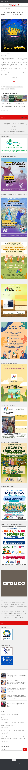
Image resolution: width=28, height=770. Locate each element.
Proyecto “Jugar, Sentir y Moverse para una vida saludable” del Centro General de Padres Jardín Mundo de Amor (16, 675)
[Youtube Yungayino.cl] (24, 117)
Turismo (13, 615)
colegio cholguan (8, 606)
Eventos (3, 8)
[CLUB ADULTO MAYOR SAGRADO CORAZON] (14, 482)
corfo (2, 608)
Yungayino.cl (4, 2)
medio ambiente (22, 611)
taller (10, 615)
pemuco (21, 613)
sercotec (5, 615)
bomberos (6, 604)
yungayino (7, 88)
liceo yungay (16, 611)
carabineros (17, 604)
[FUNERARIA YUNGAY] (14, 152)
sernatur (8, 615)
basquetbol (16, 602)
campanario (11, 604)
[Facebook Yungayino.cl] (19, 117)
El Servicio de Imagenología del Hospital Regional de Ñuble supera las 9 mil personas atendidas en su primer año (16, 697)
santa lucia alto (19, 86)
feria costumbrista (19, 609)
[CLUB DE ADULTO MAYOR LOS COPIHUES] (14, 401)
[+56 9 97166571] (26, 117)
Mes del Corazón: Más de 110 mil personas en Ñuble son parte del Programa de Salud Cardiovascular (16, 690)
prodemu (25, 613)
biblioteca (19, 602)
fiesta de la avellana (9, 86)
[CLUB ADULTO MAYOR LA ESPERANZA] (14, 520)
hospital (9, 611)
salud (2, 615)
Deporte (7, 608)
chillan (24, 604)
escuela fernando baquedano (7, 609)
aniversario (9, 602)
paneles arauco (17, 613)
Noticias (8, 8)
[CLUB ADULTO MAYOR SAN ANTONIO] (14, 437)
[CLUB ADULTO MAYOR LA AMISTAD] (14, 278)
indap (12, 611)
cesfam (22, 604)
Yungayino (5, 17)
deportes (11, 608)
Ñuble (21, 617)
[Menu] (26, 1)
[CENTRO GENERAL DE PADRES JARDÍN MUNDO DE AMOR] (14, 564)
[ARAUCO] (14, 596)
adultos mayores (4, 602)
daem (4, 608)
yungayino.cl (12, 88)
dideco (18, 608)
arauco (12, 602)
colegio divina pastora (15, 606)
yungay (2, 88)
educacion (22, 608)
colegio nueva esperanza (23, 606)
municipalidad (4, 613)
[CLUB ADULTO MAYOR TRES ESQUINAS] (14, 190)
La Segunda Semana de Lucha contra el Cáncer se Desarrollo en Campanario (19, 105)
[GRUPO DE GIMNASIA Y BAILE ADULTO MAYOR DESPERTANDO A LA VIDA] (14, 236)
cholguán (3, 606)
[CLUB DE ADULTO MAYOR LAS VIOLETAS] (14, 358)
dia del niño (15, 608)
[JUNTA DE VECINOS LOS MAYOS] (14, 316)
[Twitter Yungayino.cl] (22, 117)
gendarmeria (6, 611)
